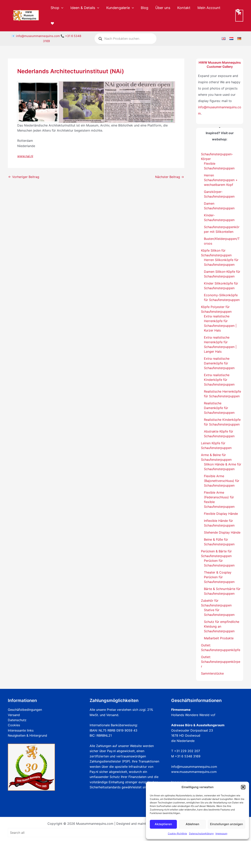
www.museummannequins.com (194, 772)
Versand (14, 715)
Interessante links (21, 730)
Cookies (14, 725)
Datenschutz (17, 720)
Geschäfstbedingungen (25, 710)
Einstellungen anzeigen (226, 824)
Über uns (162, 8)
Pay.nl (111, 751)
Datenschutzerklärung (201, 833)
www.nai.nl (25, 156)
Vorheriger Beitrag (23, 176)
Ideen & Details (82, 8)
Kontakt (183, 8)
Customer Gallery (220, 67)
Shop (55, 8)
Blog (144, 8)
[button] (243, 787)
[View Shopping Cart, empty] (239, 15)
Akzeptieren (163, 824)
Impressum (221, 833)
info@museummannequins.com (38, 36)
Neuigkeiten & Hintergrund (27, 735)
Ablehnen (192, 824)
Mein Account (208, 8)
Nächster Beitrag (169, 176)
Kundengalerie (118, 8)
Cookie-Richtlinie (177, 833)
